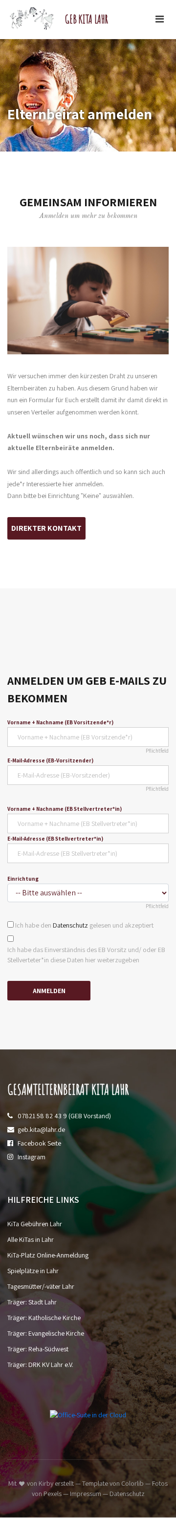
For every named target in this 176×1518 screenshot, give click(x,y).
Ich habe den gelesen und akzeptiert (84, 925)
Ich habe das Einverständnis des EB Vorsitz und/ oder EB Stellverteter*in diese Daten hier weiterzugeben (86, 954)
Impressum (85, 1493)
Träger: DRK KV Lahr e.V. (40, 1364)
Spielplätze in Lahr (33, 1270)
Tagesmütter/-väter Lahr (40, 1286)
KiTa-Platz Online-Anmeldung (47, 1255)
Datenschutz (70, 925)
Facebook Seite (39, 1143)
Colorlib (132, 1483)
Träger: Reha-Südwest (37, 1349)
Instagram (31, 1156)
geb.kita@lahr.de (41, 1129)
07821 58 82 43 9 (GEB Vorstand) (64, 1115)
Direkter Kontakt (46, 528)
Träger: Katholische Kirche (44, 1317)
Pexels (53, 1493)
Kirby (46, 1483)
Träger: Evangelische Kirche (45, 1333)
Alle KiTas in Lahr (30, 1239)
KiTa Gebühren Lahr (34, 1223)
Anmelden (49, 990)
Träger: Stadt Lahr (32, 1302)
